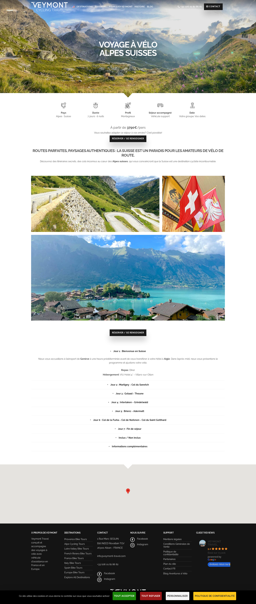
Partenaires (169, 559)
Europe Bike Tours (74, 572)
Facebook (109, 573)
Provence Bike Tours (75, 539)
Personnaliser (177, 596)
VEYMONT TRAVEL (214, 543)
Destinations (85, 6)
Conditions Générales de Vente (176, 545)
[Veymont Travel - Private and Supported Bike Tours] (49, 6)
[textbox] (128, 161)
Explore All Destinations (77, 577)
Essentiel (101, 6)
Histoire (140, 6)
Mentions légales (172, 539)
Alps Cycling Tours (74, 544)
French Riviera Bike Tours (78, 553)
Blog (150, 6)
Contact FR (169, 568)
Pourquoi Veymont (120, 6)
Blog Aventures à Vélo (175, 573)
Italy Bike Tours (72, 563)
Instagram (109, 579)
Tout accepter (124, 596)
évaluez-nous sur (219, 564)
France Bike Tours (74, 558)
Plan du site (169, 563)
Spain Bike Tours (73, 567)
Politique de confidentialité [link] (215, 596)
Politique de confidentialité (170, 553)
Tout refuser (150, 596)
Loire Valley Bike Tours (76, 548)
